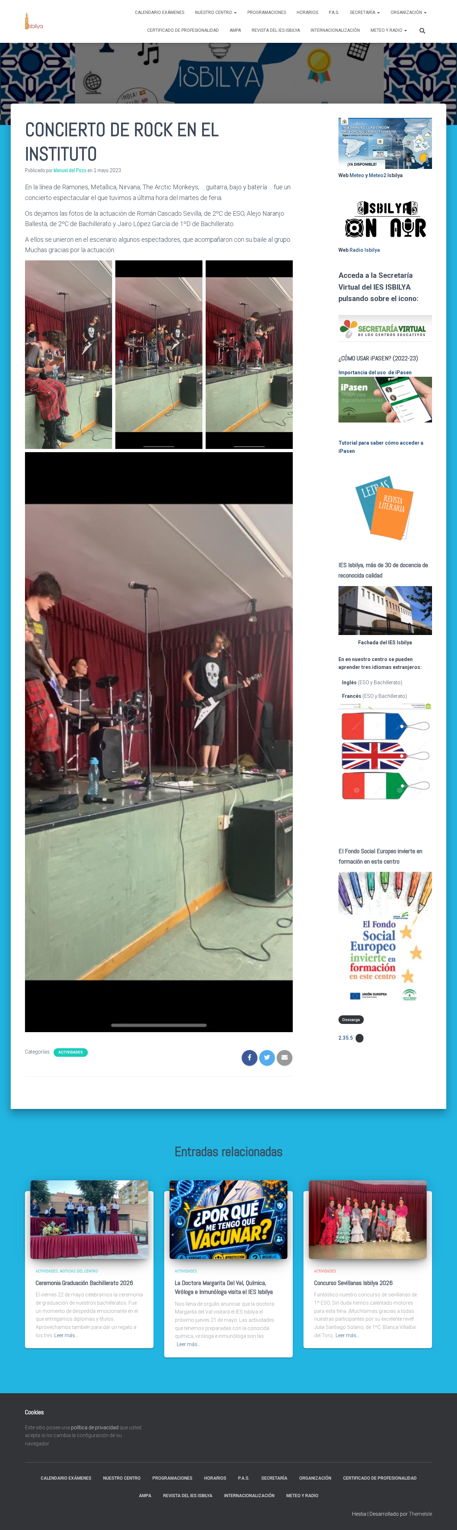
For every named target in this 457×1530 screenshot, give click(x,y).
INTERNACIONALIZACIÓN (335, 30)
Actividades (71, 1052)
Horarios (307, 12)
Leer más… (66, 1335)
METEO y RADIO (387, 30)
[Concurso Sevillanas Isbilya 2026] (368, 1219)
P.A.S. (334, 12)
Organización (407, 12)
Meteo (357, 175)
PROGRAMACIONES (266, 12)
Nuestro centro (214, 12)
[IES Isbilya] (34, 21)
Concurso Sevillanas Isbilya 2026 (353, 1283)
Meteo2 (377, 175)
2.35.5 (345, 1038)
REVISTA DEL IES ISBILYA (276, 30)
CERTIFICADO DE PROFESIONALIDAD (183, 30)
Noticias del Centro (79, 1271)
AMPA (235, 30)
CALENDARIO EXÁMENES (159, 12)
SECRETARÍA (363, 12)
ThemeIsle (420, 1514)
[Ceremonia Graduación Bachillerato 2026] (89, 1219)
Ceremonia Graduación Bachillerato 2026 (84, 1283)
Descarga (351, 1019)
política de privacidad (95, 1427)
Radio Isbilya (365, 250)
